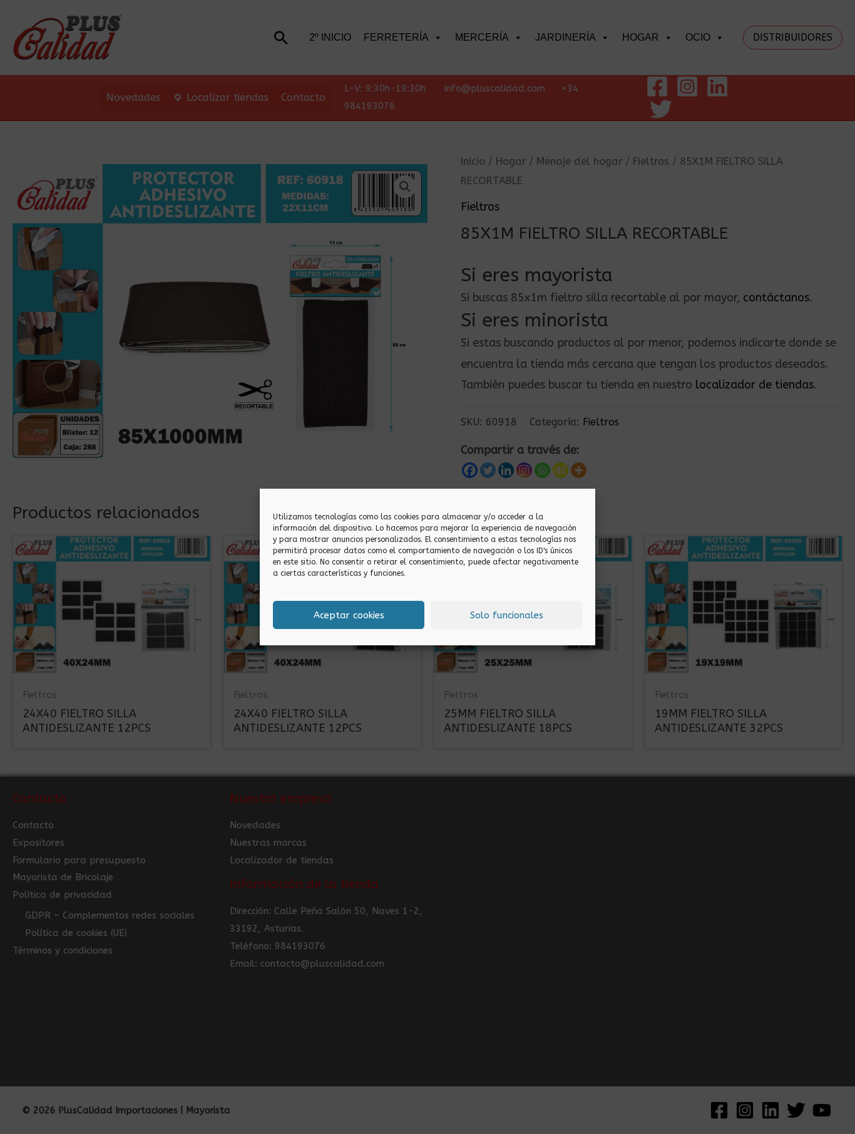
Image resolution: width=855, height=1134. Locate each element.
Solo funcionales (506, 615)
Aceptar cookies (349, 615)
